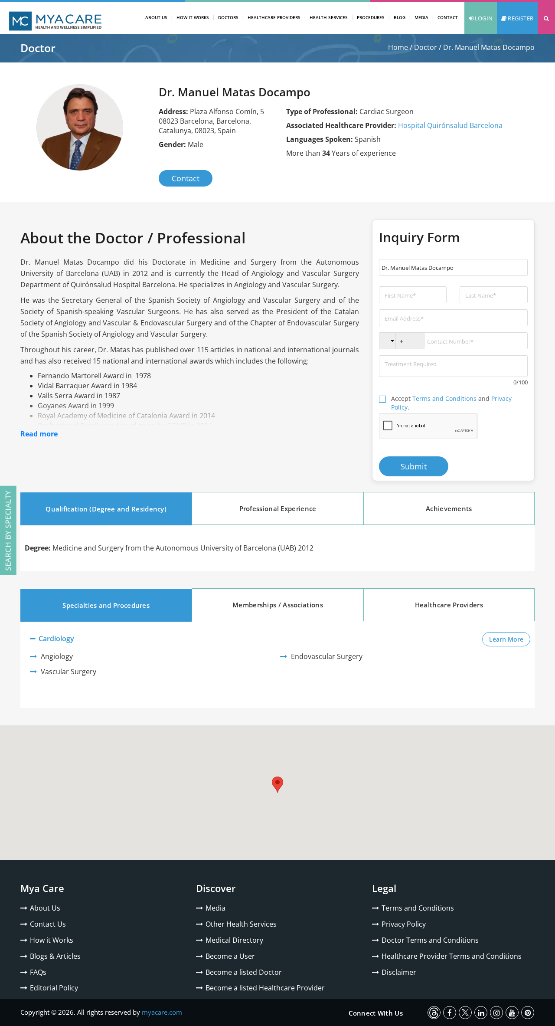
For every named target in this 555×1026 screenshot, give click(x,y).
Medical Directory (234, 940)
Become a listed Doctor (244, 972)
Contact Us (48, 924)
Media (421, 17)
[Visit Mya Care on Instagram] (496, 1012)
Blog (399, 17)
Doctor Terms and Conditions (430, 940)
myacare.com (162, 1012)
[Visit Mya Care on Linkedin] (480, 1012)
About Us (156, 17)
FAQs (38, 972)
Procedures (371, 17)
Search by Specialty (8, 530)
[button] (546, 18)
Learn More (509, 639)
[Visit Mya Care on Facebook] (449, 1012)
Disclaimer (399, 972)
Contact (447, 17)
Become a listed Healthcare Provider (265, 988)
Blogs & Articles (55, 956)
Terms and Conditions (444, 398)
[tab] (106, 508)
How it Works (51, 940)
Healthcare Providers (274, 17)
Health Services (329, 17)
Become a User (230, 956)
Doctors (228, 17)
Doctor (425, 47)
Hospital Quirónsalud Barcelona (450, 125)
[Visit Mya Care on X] (465, 1012)
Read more (39, 434)
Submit (414, 466)
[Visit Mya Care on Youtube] (512, 1012)
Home (398, 47)
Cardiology (55, 638)
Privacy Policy (404, 924)
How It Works (192, 17)
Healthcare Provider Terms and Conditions (452, 956)
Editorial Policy (54, 988)
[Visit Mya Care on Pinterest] (527, 1012)
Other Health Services (241, 924)
